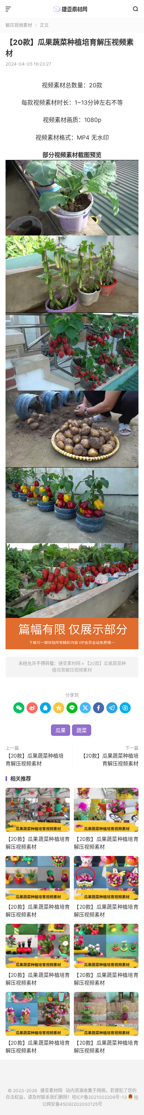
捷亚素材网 (72, 9)
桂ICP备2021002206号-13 (99, 1097)
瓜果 (60, 730)
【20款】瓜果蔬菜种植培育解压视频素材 (35, 759)
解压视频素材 (19, 25)
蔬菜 (81, 730)
